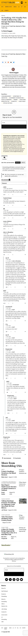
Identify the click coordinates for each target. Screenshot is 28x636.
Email (3, 122)
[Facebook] (6, 579)
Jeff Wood (4, 510)
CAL (25, 6)
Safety (3, 469)
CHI (2, 10)
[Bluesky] (21, 579)
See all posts (5, 545)
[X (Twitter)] (10, 579)
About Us (3, 588)
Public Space (22, 101)
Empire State (8, 6)
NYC (2, 6)
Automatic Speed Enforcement (8, 483)
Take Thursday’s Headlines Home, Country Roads (7, 518)
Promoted (14, 101)
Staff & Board (4, 591)
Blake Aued (4, 477)
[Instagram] (14, 579)
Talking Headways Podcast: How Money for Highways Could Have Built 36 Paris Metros (8, 504)
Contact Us (3, 612)
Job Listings (4, 609)
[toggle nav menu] (26, 2)
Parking (3, 15)
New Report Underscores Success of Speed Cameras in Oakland (8, 487)
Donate (7, 10)
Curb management (6, 96)
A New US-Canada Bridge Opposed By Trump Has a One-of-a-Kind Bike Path (9, 531)
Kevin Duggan (7, 31)
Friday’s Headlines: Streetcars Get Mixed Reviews (8, 473)
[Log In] (22, 2)
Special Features (7, 103)
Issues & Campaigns (6, 99)
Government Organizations (16, 97)
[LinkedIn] (17, 579)
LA (18, 6)
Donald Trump (4, 527)
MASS (15, 6)
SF (21, 6)
